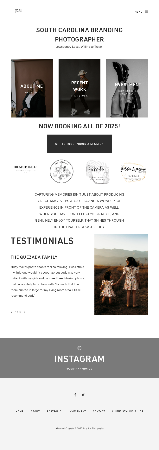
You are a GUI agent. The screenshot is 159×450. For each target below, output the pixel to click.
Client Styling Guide (127, 411)
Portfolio (54, 411)
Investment (77, 411)
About (35, 411)
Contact (99, 411)
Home (20, 411)
